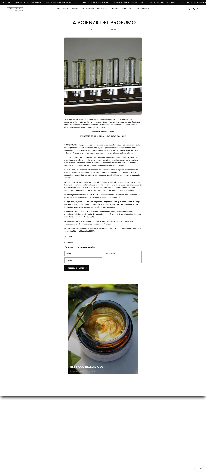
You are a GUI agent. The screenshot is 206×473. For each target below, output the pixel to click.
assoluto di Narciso (91, 172)
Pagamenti (150, 423)
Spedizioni (150, 419)
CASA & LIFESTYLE (125, 426)
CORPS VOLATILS (71, 145)
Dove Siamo (151, 416)
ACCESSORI (122, 430)
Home (119, 412)
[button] (143, 9)
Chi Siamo (150, 412)
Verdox (126, 172)
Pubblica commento (77, 268)
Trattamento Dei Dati (155, 433)
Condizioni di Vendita (154, 430)
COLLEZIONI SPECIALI (126, 440)
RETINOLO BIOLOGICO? (86, 367)
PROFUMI (121, 416)
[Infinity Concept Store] (15, 8)
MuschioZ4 (111, 175)
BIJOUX (120, 433)
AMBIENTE (121, 419)
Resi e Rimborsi (152, 426)
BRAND (120, 437)
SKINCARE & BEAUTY (125, 423)
